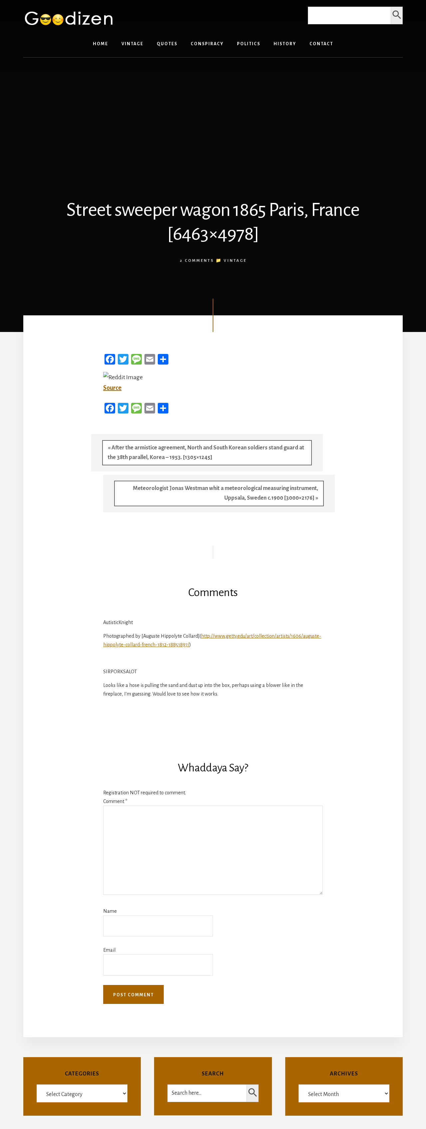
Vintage (235, 260)
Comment (115, 801)
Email (109, 950)
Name (110, 911)
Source (112, 388)
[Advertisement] (213, 114)
